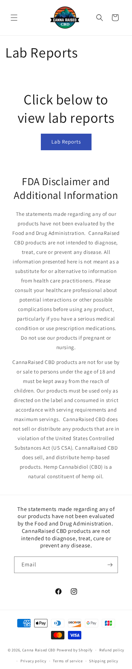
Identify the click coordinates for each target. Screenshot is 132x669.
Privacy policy (33, 660)
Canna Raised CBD (39, 649)
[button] (14, 17)
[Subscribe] (110, 565)
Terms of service (67, 660)
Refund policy (111, 649)
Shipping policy (103, 660)
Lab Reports (66, 141)
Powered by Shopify (75, 649)
